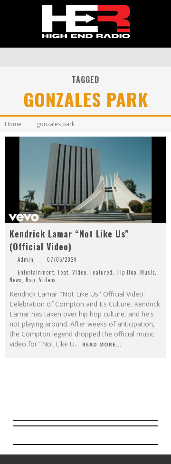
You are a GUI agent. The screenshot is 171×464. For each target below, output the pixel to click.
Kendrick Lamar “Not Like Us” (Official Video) (69, 240)
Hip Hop (126, 272)
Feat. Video (72, 272)
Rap (30, 280)
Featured (101, 272)
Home (13, 124)
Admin (26, 259)
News (16, 280)
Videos (47, 280)
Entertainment (36, 272)
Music (147, 272)
